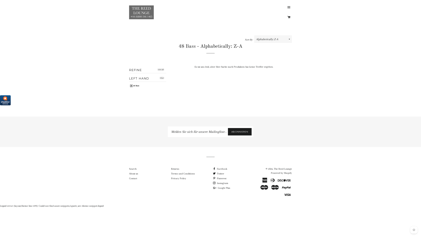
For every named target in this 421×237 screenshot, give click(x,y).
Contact (133, 178)
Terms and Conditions (183, 173)
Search (132, 168)
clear (162, 78)
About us (133, 173)
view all (161, 69)
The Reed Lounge (283, 168)
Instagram (222, 183)
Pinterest (221, 178)
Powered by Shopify (281, 172)
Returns (175, 168)
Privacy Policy (178, 178)
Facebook (221, 168)
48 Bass (136, 86)
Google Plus (223, 187)
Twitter (220, 173)
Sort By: (249, 39)
